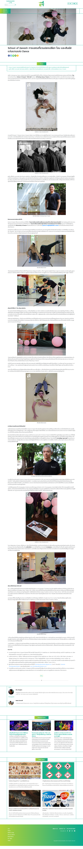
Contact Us (62, 829)
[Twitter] (11, 56)
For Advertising (71, 829)
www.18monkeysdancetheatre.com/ (38, 666)
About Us (55, 829)
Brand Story (10, 836)
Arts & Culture (11, 834)
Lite (9, 829)
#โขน (41, 676)
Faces (9, 831)
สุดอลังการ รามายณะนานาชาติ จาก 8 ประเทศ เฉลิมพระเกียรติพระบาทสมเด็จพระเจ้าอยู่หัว (63, 734)
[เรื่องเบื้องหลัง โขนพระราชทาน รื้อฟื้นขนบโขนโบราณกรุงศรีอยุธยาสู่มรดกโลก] (19, 725)
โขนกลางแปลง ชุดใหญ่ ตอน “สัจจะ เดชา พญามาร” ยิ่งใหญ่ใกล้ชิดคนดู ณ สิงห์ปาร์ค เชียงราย (41, 734)
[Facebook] (9, 56)
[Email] (15, 56)
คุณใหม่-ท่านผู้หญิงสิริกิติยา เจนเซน (50, 225)
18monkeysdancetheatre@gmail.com (43, 664)
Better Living (11, 832)
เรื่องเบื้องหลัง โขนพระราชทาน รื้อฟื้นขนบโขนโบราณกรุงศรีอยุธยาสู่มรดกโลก (18, 733)
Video (9, 840)
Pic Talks (10, 838)
